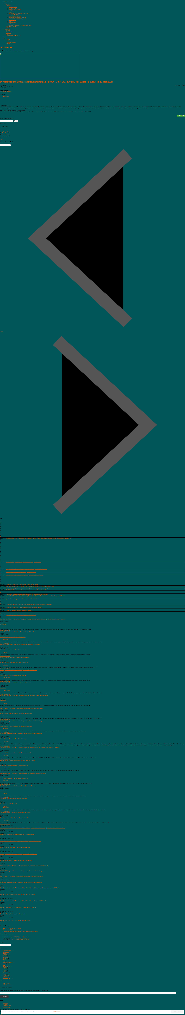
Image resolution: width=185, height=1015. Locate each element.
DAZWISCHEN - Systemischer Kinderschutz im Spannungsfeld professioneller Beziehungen (27, 588)
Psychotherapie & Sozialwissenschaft (17, 17)
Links (4, 963)
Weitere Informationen (5, 630)
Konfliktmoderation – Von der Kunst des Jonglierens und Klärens (21, 572)
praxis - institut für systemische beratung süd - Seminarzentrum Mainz (16, 713)
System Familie (12, 22)
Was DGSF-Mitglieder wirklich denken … (12, 928)
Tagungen (8, 30)
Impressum (8, 43)
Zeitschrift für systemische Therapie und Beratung (20, 25)
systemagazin (6, 47)
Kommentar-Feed (7, 1005)
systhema (11, 24)
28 (0, 597)
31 (0, 603)
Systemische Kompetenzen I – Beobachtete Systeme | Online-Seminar (22, 584)
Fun (4, 961)
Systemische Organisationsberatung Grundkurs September (19, 610)
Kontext (10, 12)
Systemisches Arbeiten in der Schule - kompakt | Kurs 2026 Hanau (21, 615)
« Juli (1, 139)
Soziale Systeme (12, 20)
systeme (10, 21)
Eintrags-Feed (6, 1004)
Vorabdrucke (6, 975)
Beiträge (8, 27)
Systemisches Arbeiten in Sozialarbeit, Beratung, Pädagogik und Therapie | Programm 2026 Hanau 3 (29, 604)
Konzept (8, 39)
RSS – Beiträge (6, 983)
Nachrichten (5, 966)
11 (2, 132)
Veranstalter (8, 33)
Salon (4, 971)
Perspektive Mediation (14, 14)
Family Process (12, 8)
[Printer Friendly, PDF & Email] (181, 115)
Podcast (4, 969)
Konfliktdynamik (12, 10)
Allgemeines (6, 952)
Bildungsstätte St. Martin (5, 91)
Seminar (5, 626)
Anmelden (5, 1003)
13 (5, 132)
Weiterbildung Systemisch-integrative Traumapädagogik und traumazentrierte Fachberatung (26, 594)
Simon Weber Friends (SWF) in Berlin (9, 803)
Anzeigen (5, 953)
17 (0, 567)
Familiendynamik (13, 7)
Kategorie (8, 34)
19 (0, 573)
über (4, 38)
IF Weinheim (3, 624)
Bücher (7, 4)
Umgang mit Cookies (56, 1011)
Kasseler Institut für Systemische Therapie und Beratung (13, 637)
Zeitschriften (8, 5)
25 (0, 583)
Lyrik (4, 965)
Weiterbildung (6, 96)
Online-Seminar (6, 677)
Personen (5, 967)
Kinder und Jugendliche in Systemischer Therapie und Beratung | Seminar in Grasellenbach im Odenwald (30, 586)
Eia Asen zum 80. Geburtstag (9, 929)
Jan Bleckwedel (6, 936)
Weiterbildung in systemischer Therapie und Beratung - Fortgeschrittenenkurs (23, 562)
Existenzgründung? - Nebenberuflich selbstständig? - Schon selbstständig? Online (24, 575)
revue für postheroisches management (17, 18)
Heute (1, 331)
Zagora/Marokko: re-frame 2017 (13, 35)
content (4, 3)
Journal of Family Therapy (15, 9)
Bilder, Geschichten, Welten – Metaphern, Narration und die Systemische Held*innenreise (26, 569)
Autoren (5, 954)
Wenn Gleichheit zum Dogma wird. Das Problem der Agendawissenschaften (20, 931)
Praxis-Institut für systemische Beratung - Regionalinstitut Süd (14, 662)
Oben (1, 1014)
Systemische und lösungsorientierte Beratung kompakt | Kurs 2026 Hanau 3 (23, 599)
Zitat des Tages (6, 978)
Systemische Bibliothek (11, 26)
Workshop (5, 665)
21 (6, 134)
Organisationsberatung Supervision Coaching (19, 13)
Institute (5, 37)
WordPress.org (6, 1007)
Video (4, 974)
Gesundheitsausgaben (8, 962)
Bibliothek (5, 957)
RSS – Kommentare (7, 984)
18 (0, 570)
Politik (4, 970)
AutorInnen (8, 40)
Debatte (4, 959)
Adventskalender (7, 950)
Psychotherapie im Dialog (14, 16)
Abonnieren (4, 996)
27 (0, 536)
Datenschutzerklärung (11, 42)
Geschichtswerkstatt (7, 1)
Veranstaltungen (6, 29)
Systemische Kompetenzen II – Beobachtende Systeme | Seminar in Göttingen (23, 607)
